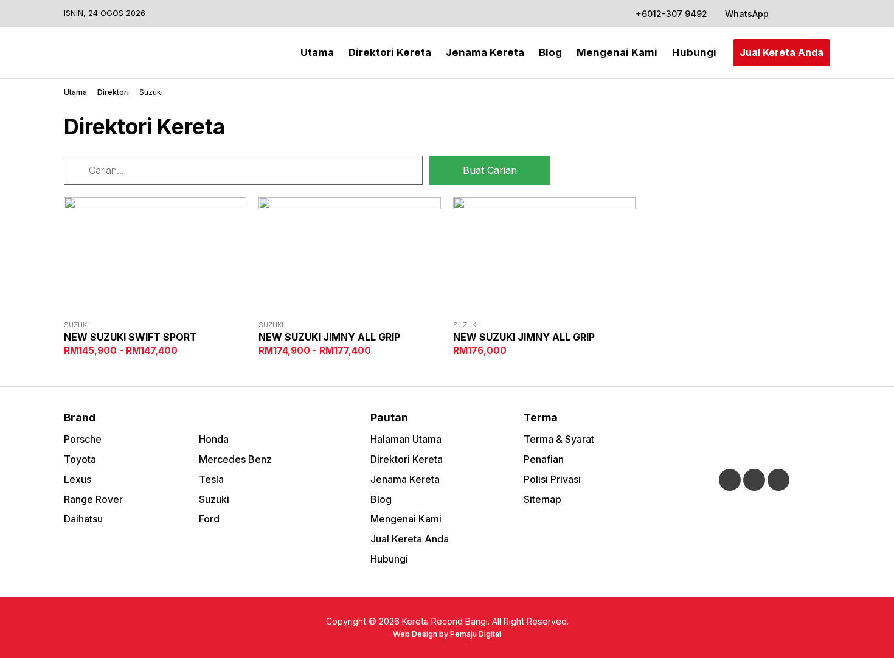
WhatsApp (745, 14)
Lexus (77, 479)
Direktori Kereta (389, 52)
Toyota (80, 459)
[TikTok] (821, 13)
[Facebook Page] (788, 13)
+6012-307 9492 (671, 14)
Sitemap (542, 499)
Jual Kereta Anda (781, 52)
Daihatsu (83, 519)
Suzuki (214, 499)
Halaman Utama (406, 439)
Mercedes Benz (235, 459)
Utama (317, 52)
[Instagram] (804, 13)
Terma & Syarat (559, 439)
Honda (214, 439)
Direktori (113, 92)
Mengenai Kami (617, 52)
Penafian (544, 459)
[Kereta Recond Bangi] (112, 52)
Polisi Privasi (552, 479)
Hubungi (694, 52)
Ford (209, 519)
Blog (550, 52)
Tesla (211, 479)
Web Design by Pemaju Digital (447, 634)
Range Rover (93, 499)
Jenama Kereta (485, 52)
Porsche (83, 439)
